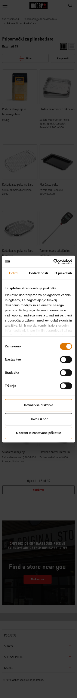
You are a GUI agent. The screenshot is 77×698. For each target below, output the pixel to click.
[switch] (66, 359)
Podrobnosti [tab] (38, 273)
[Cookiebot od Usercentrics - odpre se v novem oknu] (54, 261)
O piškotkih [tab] (63, 273)
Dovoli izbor (39, 419)
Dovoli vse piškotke (38, 405)
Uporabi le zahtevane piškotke (38, 433)
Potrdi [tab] (14, 273)
